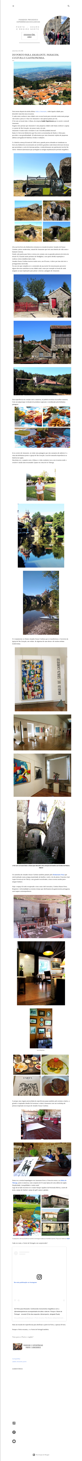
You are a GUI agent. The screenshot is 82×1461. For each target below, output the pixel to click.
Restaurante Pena (58, 875)
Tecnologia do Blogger (42, 1455)
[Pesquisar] (68, 5)
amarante (19, 1361)
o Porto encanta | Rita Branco (43, 1318)
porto (24, 1361)
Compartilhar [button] (16, 1359)
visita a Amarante (41, 111)
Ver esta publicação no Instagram (25, 1282)
